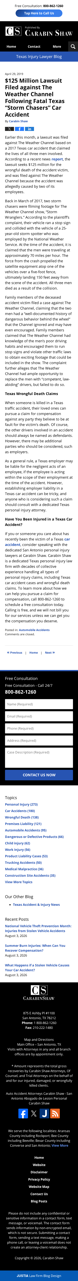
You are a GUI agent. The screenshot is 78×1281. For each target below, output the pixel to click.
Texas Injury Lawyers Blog (39, 31)
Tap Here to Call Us (39, 13)
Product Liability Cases (26, 856)
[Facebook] (23, 1113)
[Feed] (55, 1113)
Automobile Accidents (34, 630)
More (57, 46)
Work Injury (17, 849)
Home (11, 46)
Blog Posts (39, 1201)
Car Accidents (20, 811)
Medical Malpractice (24, 869)
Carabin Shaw (53, 1258)
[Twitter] (34, 1113)
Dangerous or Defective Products (34, 836)
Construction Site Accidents (30, 875)
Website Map (39, 1186)
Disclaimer (39, 1172)
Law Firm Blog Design (39, 1276)
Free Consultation (21, 678)
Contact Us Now (39, 774)
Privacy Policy (39, 1179)
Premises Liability (23, 824)
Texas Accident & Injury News (36, 904)
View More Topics (18, 882)
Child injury (17, 843)
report (57, 159)
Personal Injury (21, 804)
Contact (34, 46)
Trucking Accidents (23, 862)
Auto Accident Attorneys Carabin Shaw (35, 1093)
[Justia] (44, 1113)
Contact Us (39, 1194)
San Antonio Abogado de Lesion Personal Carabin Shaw (41, 1098)
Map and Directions (39, 1039)
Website (39, 1165)
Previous (14, 652)
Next (50, 652)
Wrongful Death (22, 817)
